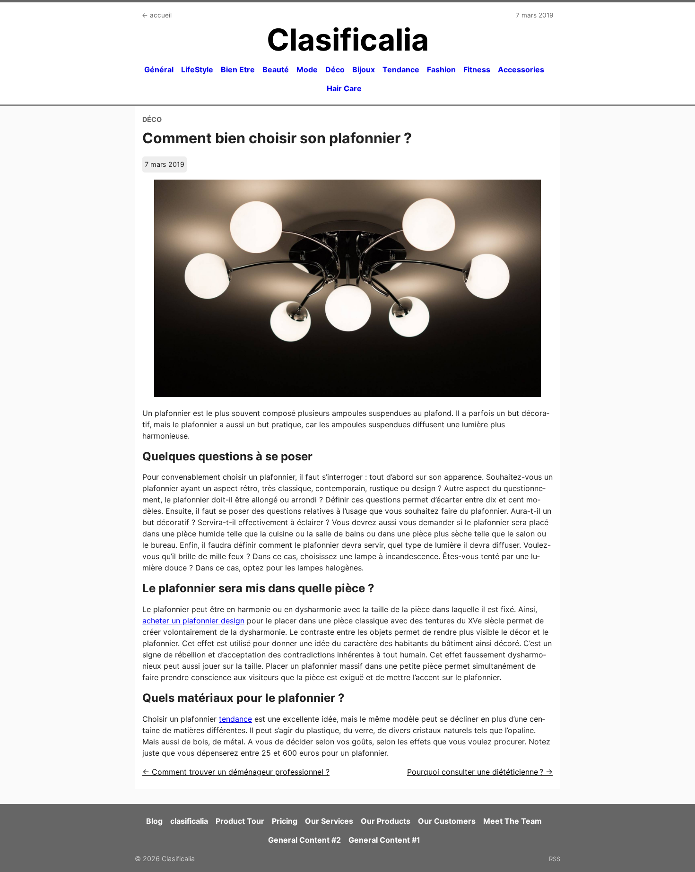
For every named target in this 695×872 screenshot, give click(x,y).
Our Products (385, 821)
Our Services (329, 821)
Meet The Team (512, 821)
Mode (307, 69)
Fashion (441, 69)
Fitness (476, 69)
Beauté (275, 69)
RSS (554, 859)
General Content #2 (304, 840)
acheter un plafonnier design (193, 620)
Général (159, 69)
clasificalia (189, 821)
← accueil (157, 15)
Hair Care (344, 88)
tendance (235, 719)
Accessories (521, 69)
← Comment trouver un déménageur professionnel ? (236, 772)
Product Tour (240, 821)
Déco (335, 69)
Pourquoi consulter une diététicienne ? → (480, 772)
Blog (154, 821)
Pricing (284, 821)
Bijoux (363, 69)
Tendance (400, 69)
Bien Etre (238, 69)
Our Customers (447, 821)
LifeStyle (197, 69)
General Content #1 (384, 840)
